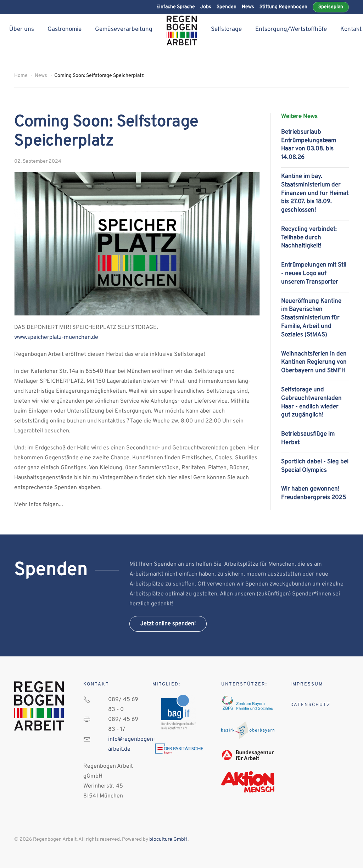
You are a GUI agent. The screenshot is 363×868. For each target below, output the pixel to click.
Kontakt (351, 29)
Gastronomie (65, 29)
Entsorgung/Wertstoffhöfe (291, 29)
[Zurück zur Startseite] (182, 30)
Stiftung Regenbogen (283, 7)
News (248, 7)
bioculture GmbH (168, 839)
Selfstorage (226, 29)
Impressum (306, 684)
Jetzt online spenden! (168, 623)
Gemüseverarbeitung (123, 29)
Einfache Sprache (175, 7)
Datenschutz (310, 705)
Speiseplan (330, 7)
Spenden (226, 7)
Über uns (21, 29)
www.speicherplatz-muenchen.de (56, 337)
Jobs (205, 7)
